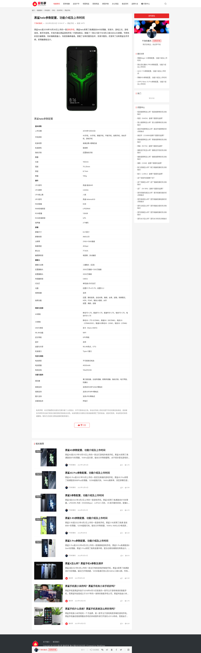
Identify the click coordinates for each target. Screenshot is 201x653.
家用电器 (66, 4)
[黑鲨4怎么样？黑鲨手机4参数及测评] (48, 571)
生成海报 (95, 650)
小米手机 (39, 587)
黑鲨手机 (70, 23)
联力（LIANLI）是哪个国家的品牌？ (150, 174)
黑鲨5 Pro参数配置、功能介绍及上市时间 (86, 540)
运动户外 (76, 4)
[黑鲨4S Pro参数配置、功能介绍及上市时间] (48, 480)
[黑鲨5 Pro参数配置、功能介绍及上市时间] (48, 548)
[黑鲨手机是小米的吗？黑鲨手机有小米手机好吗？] (48, 593)
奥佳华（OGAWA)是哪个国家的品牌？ (151, 135)
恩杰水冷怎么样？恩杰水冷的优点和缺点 (152, 219)
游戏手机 (70, 29)
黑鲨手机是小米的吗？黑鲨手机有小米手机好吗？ (90, 586)
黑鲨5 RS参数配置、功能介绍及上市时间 (86, 518)
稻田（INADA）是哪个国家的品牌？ (150, 118)
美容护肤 (105, 4)
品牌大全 (135, 4)
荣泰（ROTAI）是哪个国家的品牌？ (150, 146)
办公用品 (115, 4)
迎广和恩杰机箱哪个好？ (146, 178)
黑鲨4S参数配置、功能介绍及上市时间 (85, 450)
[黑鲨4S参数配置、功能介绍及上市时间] (48, 457)
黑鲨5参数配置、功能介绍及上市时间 (84, 495)
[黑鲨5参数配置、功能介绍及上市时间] (48, 503)
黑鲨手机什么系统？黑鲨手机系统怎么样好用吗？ (90, 608)
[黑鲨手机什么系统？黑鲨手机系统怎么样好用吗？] (48, 616)
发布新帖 (151, 16)
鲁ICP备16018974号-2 (78, 645)
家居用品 (95, 4)
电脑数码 (56, 4)
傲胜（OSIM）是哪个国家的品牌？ (150, 163)
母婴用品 (86, 4)
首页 (33, 10)
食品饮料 (125, 4)
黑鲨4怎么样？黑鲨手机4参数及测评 (84, 563)
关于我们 (46, 642)
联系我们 (56, 642)
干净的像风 (38, 23)
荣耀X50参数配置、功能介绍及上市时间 (152, 77)
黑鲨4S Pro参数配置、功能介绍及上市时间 (87, 472)
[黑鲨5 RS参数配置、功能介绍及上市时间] (48, 525)
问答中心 (146, 4)
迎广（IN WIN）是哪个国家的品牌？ (150, 189)
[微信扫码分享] (102, 650)
